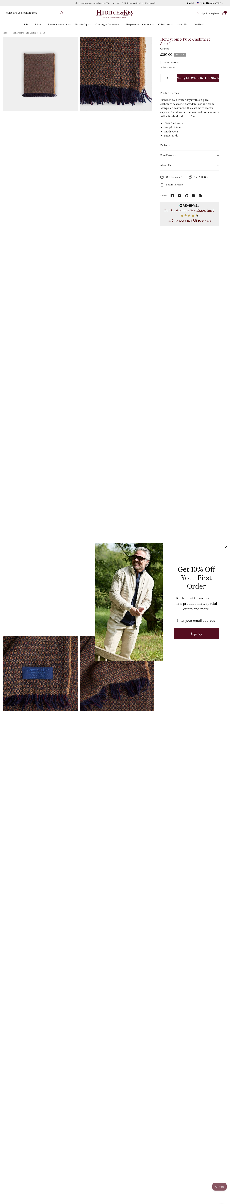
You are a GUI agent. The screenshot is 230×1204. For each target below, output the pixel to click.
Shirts (38, 24)
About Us (182, 24)
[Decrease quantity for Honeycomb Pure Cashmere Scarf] (163, 78)
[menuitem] (28, 25)
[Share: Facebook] (172, 195)
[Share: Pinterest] (186, 195)
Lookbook (199, 24)
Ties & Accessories (58, 24)
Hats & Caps (82, 24)
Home (5, 32)
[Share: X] (179, 195)
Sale (26, 24)
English (190, 3)
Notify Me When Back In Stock (198, 78)
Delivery (165, 145)
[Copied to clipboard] (200, 195)
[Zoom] (40, 336)
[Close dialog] (226, 546)
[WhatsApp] (193, 195)
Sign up (196, 633)
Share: (163, 196)
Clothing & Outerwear (107, 24)
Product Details (169, 93)
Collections (164, 24)
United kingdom (212, 3)
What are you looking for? (21, 12)
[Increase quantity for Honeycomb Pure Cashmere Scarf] (172, 78)
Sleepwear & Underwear (139, 24)
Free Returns (168, 155)
